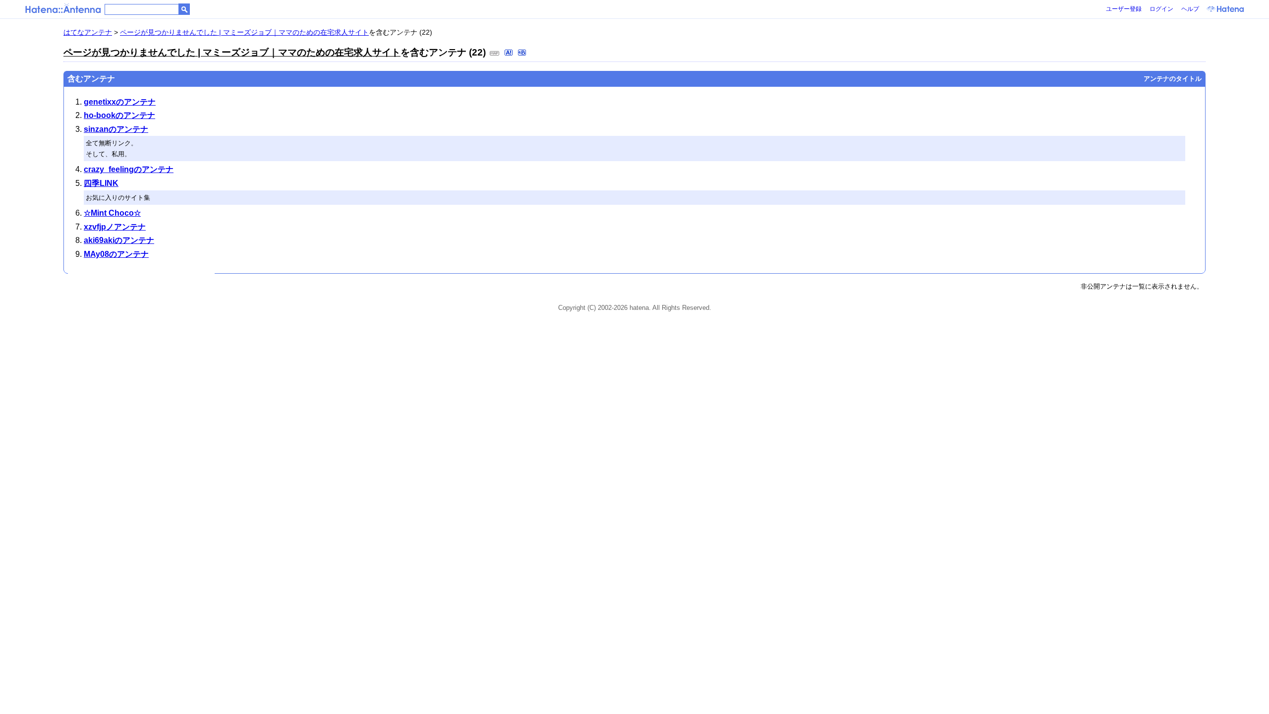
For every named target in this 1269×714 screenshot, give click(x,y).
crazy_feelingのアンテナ (128, 169)
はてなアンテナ (87, 32)
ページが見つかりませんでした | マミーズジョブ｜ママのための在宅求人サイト (244, 32)
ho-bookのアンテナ (119, 115)
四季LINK (101, 183)
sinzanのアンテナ (116, 129)
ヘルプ (1190, 8)
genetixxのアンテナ (120, 102)
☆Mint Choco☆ (112, 213)
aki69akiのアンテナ (119, 240)
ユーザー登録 (1124, 8)
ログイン (1161, 8)
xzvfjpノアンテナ (115, 227)
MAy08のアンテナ (116, 254)
